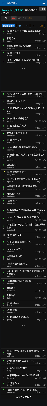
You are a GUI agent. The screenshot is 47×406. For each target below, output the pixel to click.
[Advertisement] (23, 79)
